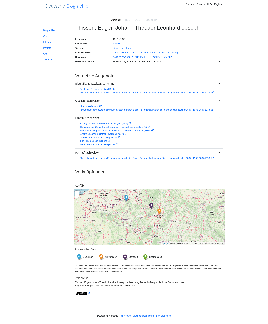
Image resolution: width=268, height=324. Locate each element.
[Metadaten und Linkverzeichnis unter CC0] (82, 293)
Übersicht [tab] (115, 20)
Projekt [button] (199, 4)
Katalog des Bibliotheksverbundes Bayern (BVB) (104, 123)
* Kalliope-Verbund (89, 106)
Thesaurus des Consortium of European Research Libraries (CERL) (113, 127)
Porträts (47, 48)
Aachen (117, 44)
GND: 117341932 (121, 57)
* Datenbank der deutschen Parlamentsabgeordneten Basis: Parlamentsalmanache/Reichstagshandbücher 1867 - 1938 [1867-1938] (145, 92)
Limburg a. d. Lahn (122, 48)
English (218, 4)
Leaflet (164, 243)
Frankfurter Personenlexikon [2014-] (98, 89)
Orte (45, 54)
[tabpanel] (134, 161)
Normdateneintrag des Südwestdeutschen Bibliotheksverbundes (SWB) (115, 130)
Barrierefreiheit (163, 316)
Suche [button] (189, 4)
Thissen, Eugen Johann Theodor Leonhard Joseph (138, 61)
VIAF (166, 57)
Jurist (115, 52)
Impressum (125, 316)
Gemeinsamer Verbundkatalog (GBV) (98, 137)
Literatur (47, 42)
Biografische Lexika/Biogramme (94, 83)
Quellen (47, 36)
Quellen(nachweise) (87, 100)
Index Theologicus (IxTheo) (93, 141)
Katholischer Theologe (167, 52)
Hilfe (209, 4)
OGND (156, 57)
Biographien (49, 30)
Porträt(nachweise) (87, 152)
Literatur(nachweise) (87, 117)
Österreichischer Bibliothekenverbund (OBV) (102, 134)
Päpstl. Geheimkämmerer (142, 52)
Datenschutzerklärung (143, 316)
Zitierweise (48, 59)
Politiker (124, 52)
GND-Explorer (142, 57)
